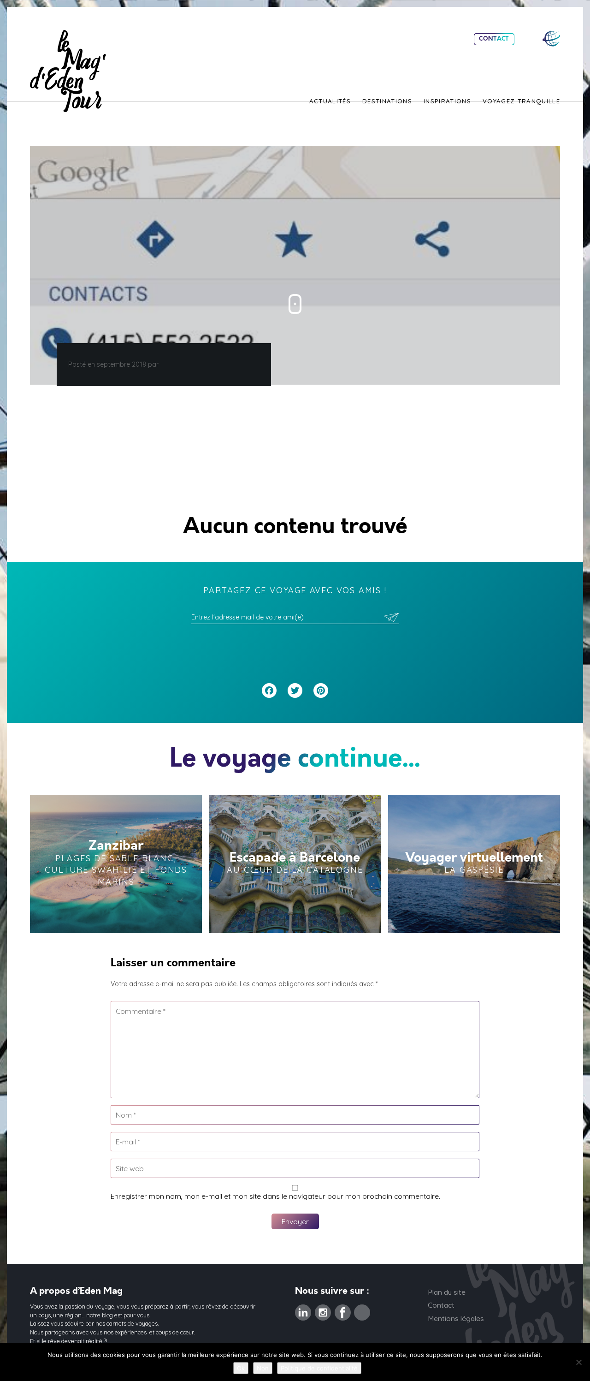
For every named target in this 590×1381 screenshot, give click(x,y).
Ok (241, 1368)
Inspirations (447, 101)
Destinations (387, 101)
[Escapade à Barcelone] (295, 864)
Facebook (343, 1310)
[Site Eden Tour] (551, 38)
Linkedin (303, 1310)
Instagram (323, 1310)
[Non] (578, 1362)
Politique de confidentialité (319, 1368)
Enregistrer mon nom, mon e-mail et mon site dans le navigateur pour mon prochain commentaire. (275, 1196)
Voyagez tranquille (521, 101)
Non (263, 1368)
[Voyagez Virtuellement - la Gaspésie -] (474, 864)
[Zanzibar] (116, 864)
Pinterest (362, 1310)
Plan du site (447, 1292)
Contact (494, 39)
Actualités (330, 101)
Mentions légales (456, 1318)
